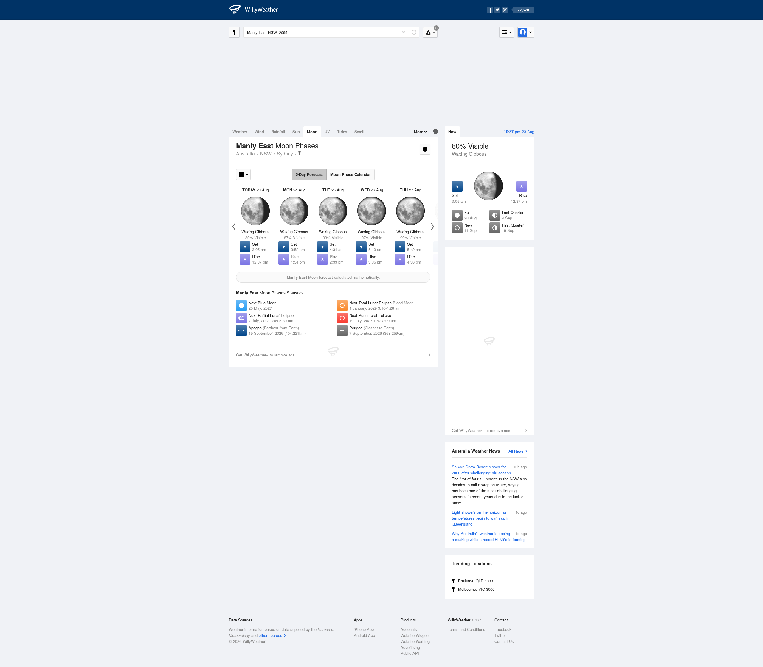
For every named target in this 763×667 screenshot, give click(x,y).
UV (327, 131)
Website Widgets (415, 635)
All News (516, 451)
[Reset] (403, 32)
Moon (312, 131)
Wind (259, 131)
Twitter (500, 635)
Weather (239, 131)
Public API (410, 653)
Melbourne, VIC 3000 (476, 589)
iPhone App (364, 629)
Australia (245, 153)
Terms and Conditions (466, 629)
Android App (364, 635)
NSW (266, 153)
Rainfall (278, 131)
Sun (296, 131)
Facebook (502, 629)
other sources (270, 635)
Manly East (300, 153)
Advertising (410, 647)
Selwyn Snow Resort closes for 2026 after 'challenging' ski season (489, 484)
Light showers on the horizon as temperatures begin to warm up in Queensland (489, 518)
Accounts (409, 629)
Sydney (285, 153)
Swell (359, 131)
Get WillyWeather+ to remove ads (481, 430)
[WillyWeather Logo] (257, 10)
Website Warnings (416, 641)
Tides (342, 131)
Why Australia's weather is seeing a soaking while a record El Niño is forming (489, 536)
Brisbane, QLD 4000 (475, 581)
